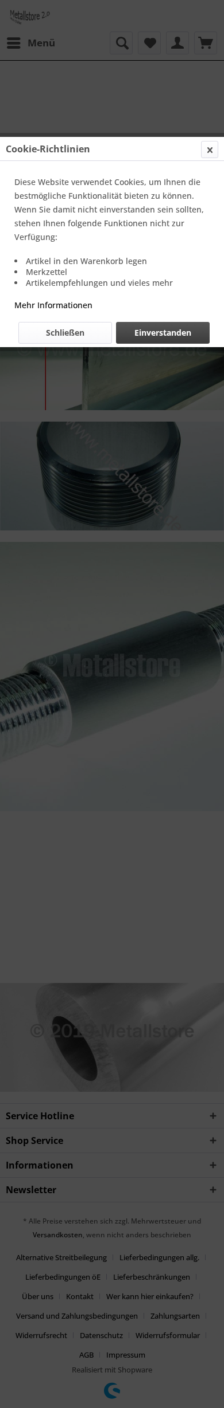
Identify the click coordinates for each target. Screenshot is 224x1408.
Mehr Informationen (53, 305)
